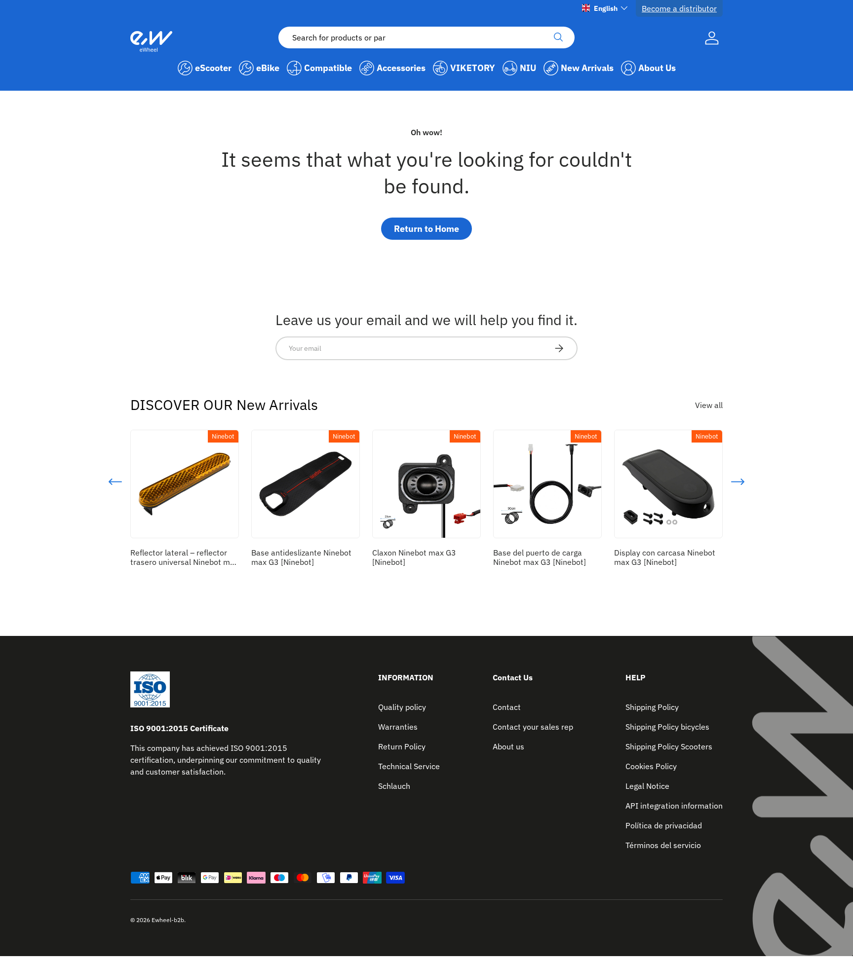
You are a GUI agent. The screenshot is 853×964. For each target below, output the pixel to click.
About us (508, 746)
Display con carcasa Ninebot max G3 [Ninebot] (664, 557)
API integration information (674, 806)
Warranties (398, 727)
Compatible (328, 68)
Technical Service (409, 766)
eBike (267, 68)
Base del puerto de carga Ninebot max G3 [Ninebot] (539, 557)
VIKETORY (472, 68)
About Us (657, 68)
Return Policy (402, 746)
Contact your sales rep (533, 727)
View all (709, 405)
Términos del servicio (663, 845)
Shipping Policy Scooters (668, 746)
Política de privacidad (663, 825)
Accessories (401, 68)
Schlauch (394, 786)
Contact (507, 707)
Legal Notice (647, 786)
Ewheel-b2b (168, 920)
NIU (528, 68)
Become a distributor (679, 8)
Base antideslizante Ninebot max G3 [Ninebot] (301, 557)
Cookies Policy (651, 766)
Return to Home (426, 228)
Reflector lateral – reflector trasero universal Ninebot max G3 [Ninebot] (184, 562)
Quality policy (402, 707)
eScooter (213, 68)
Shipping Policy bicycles (667, 727)
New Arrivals (587, 68)
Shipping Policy (652, 707)
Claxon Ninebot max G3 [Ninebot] (414, 557)
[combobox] (426, 37)
